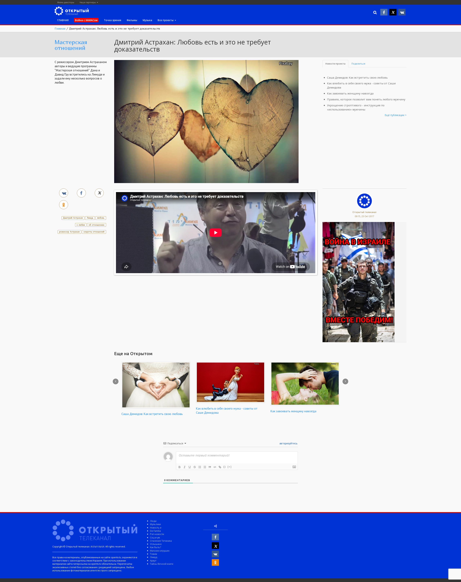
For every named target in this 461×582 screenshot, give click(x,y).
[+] (230, 466)
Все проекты (166, 20)
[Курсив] (184, 467)
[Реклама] (359, 281)
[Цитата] (209, 467)
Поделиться (358, 63)
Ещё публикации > (395, 115)
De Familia (155, 530)
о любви (81, 224)
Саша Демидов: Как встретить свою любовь (357, 77)
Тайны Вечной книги (161, 563)
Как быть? (155, 547)
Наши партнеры (88, 2)
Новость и (155, 527)
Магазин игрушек (159, 550)
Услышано (156, 544)
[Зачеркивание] (194, 467)
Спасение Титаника (161, 540)
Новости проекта (335, 63)
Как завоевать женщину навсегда (350, 93)
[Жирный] (179, 467)
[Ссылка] (219, 467)
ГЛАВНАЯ (63, 20)
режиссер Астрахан (69, 231)
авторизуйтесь (288, 443)
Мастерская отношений (71, 45)
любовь (100, 217)
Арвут (153, 560)
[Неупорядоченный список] (204, 467)
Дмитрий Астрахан (73, 217)
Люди (153, 521)
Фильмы (132, 20)
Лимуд (90, 217)
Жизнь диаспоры (65, 2)
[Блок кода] (214, 467)
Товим (153, 554)
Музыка (147, 20)
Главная (60, 28)
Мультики (155, 524)
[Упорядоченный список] (199, 467)
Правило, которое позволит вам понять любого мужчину (366, 99)
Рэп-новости (157, 534)
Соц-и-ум (155, 537)
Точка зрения (112, 20)
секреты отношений (93, 231)
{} (224, 466)
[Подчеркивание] (189, 467)
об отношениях (96, 224)
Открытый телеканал (364, 212)
